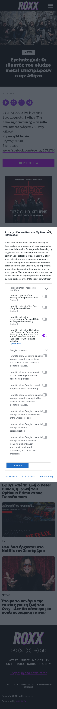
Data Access (28, 476)
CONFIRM (17, 465)
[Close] (51, 233)
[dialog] (28, 354)
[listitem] (28, 289)
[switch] (44, 296)
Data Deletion (10, 476)
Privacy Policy (46, 476)
